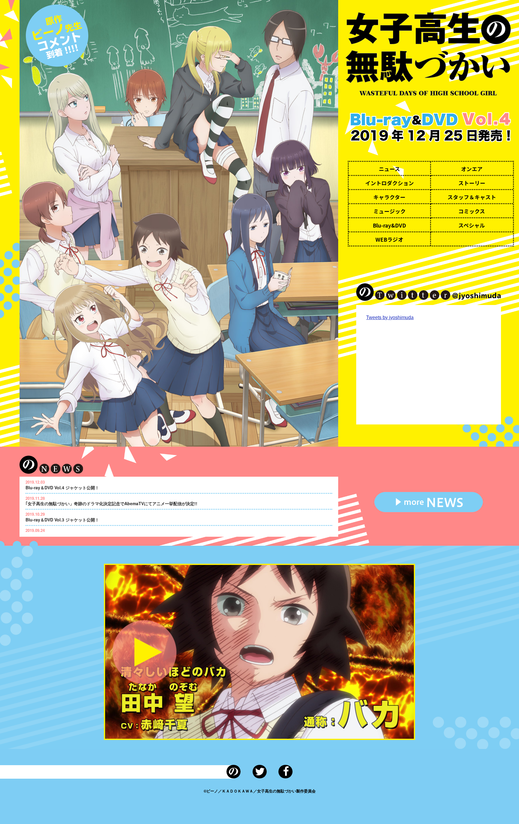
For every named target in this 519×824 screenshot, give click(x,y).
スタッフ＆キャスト (472, 197)
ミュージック (389, 211)
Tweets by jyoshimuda (390, 317)
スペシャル (471, 225)
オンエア (472, 169)
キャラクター (389, 197)
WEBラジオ (389, 239)
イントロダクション (389, 183)
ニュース (389, 169)
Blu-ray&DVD (389, 225)
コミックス (471, 211)
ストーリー (471, 183)
